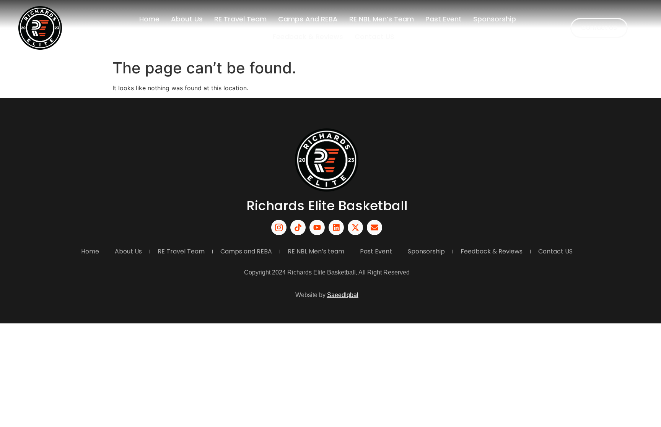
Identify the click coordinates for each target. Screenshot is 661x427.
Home (149, 19)
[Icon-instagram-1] (279, 227)
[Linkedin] (336, 227)
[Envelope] (374, 227)
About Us (187, 19)
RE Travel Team (240, 19)
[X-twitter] (355, 227)
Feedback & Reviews (308, 36)
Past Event (443, 19)
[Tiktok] (298, 227)
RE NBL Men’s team (381, 19)
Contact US (374, 36)
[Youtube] (317, 227)
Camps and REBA (308, 19)
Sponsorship (494, 19)
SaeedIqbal (342, 295)
